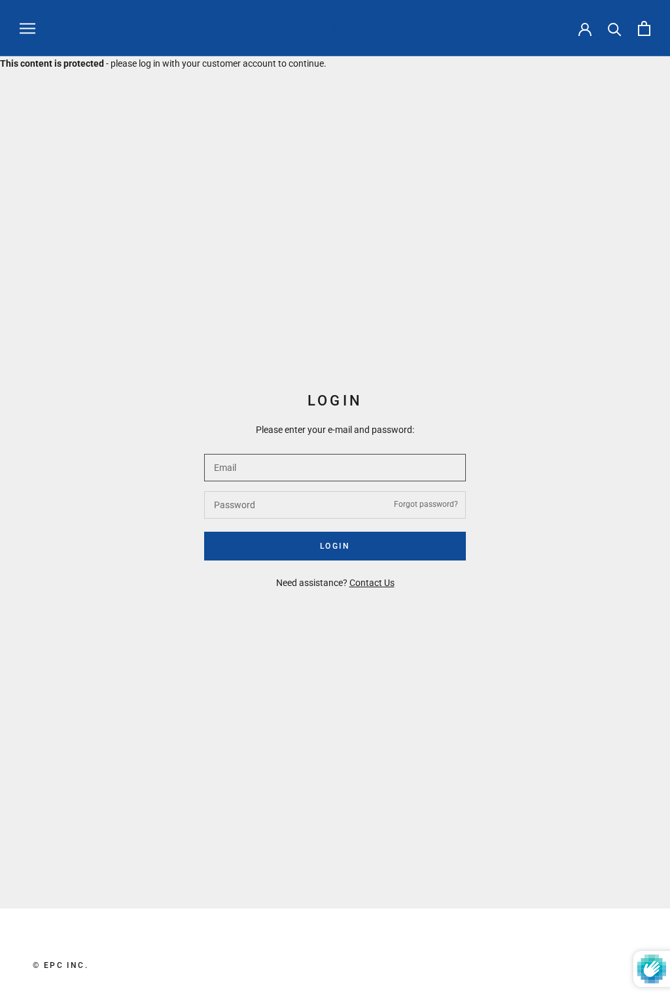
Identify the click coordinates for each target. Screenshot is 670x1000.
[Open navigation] (27, 28)
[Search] (615, 28)
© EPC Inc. (60, 965)
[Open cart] (644, 28)
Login (335, 546)
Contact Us (372, 583)
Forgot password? (426, 504)
